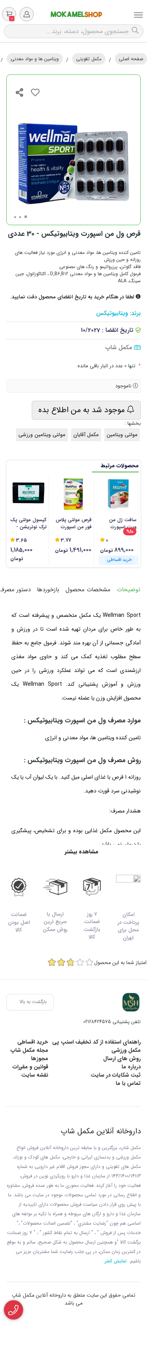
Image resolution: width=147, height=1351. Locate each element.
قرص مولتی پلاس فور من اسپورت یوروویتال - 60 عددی (73, 523)
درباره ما (131, 1066)
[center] (136, 31)
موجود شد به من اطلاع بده (82, 410)
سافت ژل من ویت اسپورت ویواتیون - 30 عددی (122, 523)
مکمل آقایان (86, 435)
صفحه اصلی (131, 59)
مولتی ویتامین (122, 435)
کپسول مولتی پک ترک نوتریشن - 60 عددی (28, 523)
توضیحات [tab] (128, 589)
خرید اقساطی (32, 1042)
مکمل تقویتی (89, 59)
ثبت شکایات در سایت (116, 1075)
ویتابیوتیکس (112, 313)
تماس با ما (128, 1083)
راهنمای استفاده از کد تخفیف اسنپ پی (96, 1042)
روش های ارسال (122, 1058)
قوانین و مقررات (30, 1066)
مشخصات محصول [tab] (88, 589)
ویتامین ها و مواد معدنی (35, 59)
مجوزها (39, 1058)
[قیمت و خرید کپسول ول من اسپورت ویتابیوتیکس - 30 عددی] (131, 1002)
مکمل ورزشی (126, 1050)
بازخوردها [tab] (48, 589)
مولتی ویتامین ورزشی (41, 435)
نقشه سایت (34, 1075)
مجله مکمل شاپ (29, 1050)
